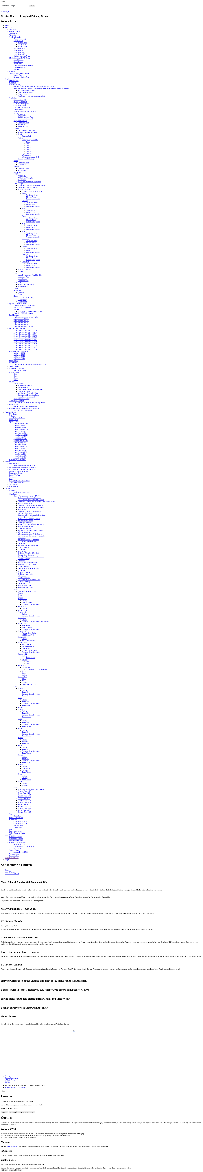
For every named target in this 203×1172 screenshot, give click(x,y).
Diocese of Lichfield (16, 839)
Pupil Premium (14, 315)
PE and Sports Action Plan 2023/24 (25, 334)
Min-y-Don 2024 (19, 50)
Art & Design (18, 184)
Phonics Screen (27, 602)
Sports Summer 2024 (21, 435)
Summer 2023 (22, 677)
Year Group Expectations (22, 107)
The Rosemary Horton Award (19, 73)
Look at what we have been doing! (29, 580)
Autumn (20, 593)
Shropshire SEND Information (24, 313)
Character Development (21, 104)
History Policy (22, 300)
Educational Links (15, 831)
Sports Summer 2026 (21, 423)
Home (7, 25)
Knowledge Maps (28, 646)
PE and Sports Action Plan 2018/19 (25, 343)
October (24, 246)
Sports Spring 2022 (20, 448)
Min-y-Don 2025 (19, 52)
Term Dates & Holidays (17, 418)
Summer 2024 (22, 642)
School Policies (19, 383)
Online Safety (14, 404)
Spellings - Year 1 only (25, 587)
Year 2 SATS (26, 644)
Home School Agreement (26, 397)
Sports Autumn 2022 (20, 444)
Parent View (13, 477)
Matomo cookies (11, 1146)
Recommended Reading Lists (27, 132)
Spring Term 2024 (24, 804)
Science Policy (23, 170)
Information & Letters (25, 585)
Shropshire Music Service (26, 90)
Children (8, 488)
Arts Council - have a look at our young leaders (29, 403)
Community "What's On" (17, 460)
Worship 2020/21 (19, 844)
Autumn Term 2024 (24, 797)
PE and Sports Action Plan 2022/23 (25, 336)
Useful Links (13, 486)
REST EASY (18, 62)
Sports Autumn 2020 (20, 456)
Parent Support (18, 60)
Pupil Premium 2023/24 (21, 323)
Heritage (12, 71)
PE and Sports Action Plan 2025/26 (25, 330)
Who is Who (18, 64)
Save (19, 1170)
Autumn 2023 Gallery (29, 633)
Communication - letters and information (31, 515)
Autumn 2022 (22, 654)
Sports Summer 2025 (21, 429)
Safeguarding (13, 361)
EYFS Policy (22, 115)
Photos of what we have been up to (29, 498)
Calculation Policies (20, 105)
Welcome (12, 29)
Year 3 (28, 147)
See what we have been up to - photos (30, 530)
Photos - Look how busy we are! (29, 519)
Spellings (25, 660)
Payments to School (16, 473)
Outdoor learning (23, 547)
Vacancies (12, 35)
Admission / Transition (16, 368)
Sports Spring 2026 (20, 425)
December (25, 262)
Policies (16, 69)
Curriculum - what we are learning (29, 511)
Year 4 (28, 149)
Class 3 (16, 378)
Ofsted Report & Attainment (18, 351)
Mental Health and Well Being (19, 58)
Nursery (12, 490)
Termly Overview (24, 566)
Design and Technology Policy (28, 187)
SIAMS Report (14, 366)
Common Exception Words (27, 591)
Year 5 (28, 151)
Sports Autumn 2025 (20, 427)
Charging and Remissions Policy (29, 395)
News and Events (11, 412)
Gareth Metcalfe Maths (25, 92)
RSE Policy (22, 180)
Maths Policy (22, 164)
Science (16, 166)
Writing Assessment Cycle (30, 157)
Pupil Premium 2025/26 (21, 319)
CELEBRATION (28, 635)
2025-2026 (17, 816)
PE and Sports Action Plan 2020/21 (25, 340)
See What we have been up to (28, 545)
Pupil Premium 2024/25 (21, 321)
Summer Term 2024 (24, 806)
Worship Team (14, 854)
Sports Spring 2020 (20, 458)
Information (22, 509)
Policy (20, 294)
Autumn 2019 (18, 825)
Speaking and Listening (26, 159)
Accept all (13, 1112)
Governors (12, 83)
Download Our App (12, 858)
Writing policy (27, 155)
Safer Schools (14, 363)
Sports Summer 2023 (21, 441)
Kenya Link (18, 848)
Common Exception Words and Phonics (35, 621)
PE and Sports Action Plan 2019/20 (25, 342)
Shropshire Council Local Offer (24, 305)
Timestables (26, 696)
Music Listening (23, 281)
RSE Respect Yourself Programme (29, 182)
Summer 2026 (22, 46)
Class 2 (16, 376)
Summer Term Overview (26, 555)
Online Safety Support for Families (25, 406)
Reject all (4, 1112)
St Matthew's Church (16, 840)
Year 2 (28, 145)
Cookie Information (11, 1078)
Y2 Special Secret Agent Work (36, 669)
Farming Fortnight (20, 100)
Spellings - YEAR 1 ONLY (27, 564)
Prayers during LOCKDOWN (24, 846)
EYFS (16, 113)
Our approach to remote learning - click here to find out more (34, 86)
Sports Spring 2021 (20, 454)
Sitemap (7, 1076)
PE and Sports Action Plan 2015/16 (25, 349)
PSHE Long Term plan (25, 178)
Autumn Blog (22, 43)
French (16, 288)
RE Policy (21, 124)
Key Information (10, 79)
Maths (16, 161)
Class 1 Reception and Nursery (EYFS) (27, 496)
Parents (7, 462)
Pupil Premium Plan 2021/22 (23, 326)
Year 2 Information (28, 641)
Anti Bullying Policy (25, 385)
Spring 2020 (18, 827)
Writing (20, 138)
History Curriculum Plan (26, 298)
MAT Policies (14, 81)
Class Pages (13, 494)
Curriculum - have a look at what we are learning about (36, 502)
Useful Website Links (29, 684)
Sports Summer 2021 (21, 452)
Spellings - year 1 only (25, 574)
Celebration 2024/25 (20, 821)
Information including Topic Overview (31, 534)
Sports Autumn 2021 (20, 450)
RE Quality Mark (23, 126)
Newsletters (13, 414)
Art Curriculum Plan (24, 269)
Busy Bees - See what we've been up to (31, 557)
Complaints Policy (24, 391)
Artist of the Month (24, 189)
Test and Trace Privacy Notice (24, 410)
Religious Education (20, 121)
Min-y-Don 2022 (19, 48)
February (25, 201)
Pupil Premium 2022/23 (21, 324)
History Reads (22, 302)
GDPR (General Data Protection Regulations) (24, 408)
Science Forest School (29, 650)
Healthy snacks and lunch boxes (24, 465)
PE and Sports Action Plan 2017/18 (25, 345)
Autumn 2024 (22, 612)
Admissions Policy (20, 370)
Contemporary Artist (33, 199)
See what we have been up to (27, 542)
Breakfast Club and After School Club (22, 469)
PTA (10, 479)
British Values (14, 372)
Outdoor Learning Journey (22, 56)
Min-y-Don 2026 (19, 54)
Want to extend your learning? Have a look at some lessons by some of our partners (41, 88)
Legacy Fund (18, 75)
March (24, 208)
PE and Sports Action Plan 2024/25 (25, 332)
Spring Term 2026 (24, 793)
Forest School (18, 41)
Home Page (5, 11)
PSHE (16, 174)
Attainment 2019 (19, 357)
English (16, 128)
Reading (20, 134)
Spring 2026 (22, 44)
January (24, 193)
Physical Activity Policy (26, 284)
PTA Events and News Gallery (19, 481)
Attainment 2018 (19, 359)
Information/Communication (27, 562)
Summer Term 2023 (24, 812)
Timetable (25, 692)
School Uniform (14, 475)
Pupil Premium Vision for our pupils (26, 317)
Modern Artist (31, 197)
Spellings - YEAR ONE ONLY (28, 553)
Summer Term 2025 (24, 801)
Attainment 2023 (19, 355)
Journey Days (14, 850)
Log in (7, 860)
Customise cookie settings (26, 1112)
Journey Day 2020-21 (21, 852)
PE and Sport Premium (17, 328)
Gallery (24, 601)
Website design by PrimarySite (15, 1087)
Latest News (13, 420)
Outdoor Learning (15, 37)
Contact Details (14, 31)
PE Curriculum (23, 286)
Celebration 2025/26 (20, 823)
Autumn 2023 (22, 631)
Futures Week (18, 109)
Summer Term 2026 (24, 795)
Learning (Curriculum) (25, 517)
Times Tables (26, 717)
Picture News (22, 94)
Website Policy (10, 1080)
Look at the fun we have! (22, 492)
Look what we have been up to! (28, 568)
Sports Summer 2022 (21, 446)
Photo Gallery (26, 625)
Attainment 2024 (19, 353)
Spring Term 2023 (24, 810)
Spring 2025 (22, 618)
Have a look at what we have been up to (31, 536)
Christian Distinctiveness (17, 842)
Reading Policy (27, 136)
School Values (10, 835)
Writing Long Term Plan (30, 140)
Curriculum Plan (23, 123)
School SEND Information (22, 307)
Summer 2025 (22, 623)
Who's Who (13, 33)
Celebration (21, 538)
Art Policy (21, 271)
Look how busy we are (25, 513)
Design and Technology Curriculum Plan (31, 185)
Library (11, 829)
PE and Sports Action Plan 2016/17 (25, 347)
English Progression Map (26, 130)
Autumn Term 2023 (24, 802)
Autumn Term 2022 (24, 808)
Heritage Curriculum (20, 102)
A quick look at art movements (32, 191)
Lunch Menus (14, 463)
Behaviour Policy (23, 387)
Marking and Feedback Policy (28, 393)
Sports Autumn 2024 (20, 433)
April (23, 216)
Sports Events (14, 422)
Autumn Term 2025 (24, 791)
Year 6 (28, 153)
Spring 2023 (22, 665)
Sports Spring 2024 (20, 437)
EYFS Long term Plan (25, 117)
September (25, 239)
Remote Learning (15, 84)
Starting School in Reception (18, 471)
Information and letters (25, 503)
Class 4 (16, 380)
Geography (17, 290)
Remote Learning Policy (22, 399)
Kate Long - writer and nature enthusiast (31, 96)
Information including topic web (28, 540)
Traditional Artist (31, 195)
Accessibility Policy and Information (30, 311)
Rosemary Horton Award (22, 77)
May (23, 223)
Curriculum (13, 98)
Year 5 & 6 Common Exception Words (31, 789)
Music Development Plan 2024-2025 (30, 275)
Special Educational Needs (18, 303)
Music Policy (22, 279)
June (23, 231)
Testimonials (13, 484)
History (16, 296)
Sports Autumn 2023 (20, 439)
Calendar (12, 416)
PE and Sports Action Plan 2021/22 (25, 338)
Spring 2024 (22, 637)
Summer (20, 597)
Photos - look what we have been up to (31, 524)
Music (16, 273)
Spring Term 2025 (24, 799)
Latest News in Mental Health (24, 65)
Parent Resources (19, 67)
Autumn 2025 (22, 599)
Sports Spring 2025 (20, 431)
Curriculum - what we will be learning (30, 505)
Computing (17, 172)
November (25, 254)
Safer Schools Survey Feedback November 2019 (30, 364)
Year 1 (28, 144)
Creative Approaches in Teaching (25, 111)
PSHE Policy (22, 176)
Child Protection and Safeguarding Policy (31, 389)
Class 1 (16, 374)
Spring (20, 595)
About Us (8, 27)
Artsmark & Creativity (16, 401)
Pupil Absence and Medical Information (22, 467)
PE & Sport (17, 283)
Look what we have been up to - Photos (31, 500)
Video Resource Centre (17, 482)
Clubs (11, 814)
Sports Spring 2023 (20, 442)
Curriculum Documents (25, 119)
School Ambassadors (16, 818)
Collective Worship (15, 837)
